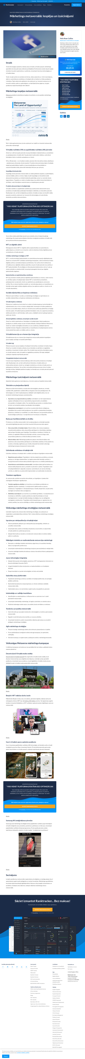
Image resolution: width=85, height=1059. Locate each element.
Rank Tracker (33, 966)
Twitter (17, 967)
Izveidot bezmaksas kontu (30, 226)
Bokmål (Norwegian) (57, 1047)
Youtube (7, 967)
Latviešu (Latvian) (57, 1034)
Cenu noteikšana (38, 5)
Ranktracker (8, 5)
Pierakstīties (23, 229)
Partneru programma (35, 993)
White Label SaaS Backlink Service (38, 989)
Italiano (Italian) (56, 998)
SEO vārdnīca (33, 997)
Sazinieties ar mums (72, 966)
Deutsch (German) (57, 991)
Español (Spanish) (57, 993)
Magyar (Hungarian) (57, 1028)
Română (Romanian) (57, 1036)
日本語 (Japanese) (57, 1000)
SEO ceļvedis (33, 999)
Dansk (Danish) (56, 1019)
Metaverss (9, 95)
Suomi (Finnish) (56, 1025)
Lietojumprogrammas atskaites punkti (57, 981)
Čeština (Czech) (56, 1017)
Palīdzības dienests (57, 984)
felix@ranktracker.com (73, 981)
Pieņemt (6, 1056)
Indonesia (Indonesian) (58, 1030)
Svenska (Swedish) (57, 1008)
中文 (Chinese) (56, 1013)
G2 (26, 967)
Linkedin (21, 967)
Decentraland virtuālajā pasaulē (15, 656)
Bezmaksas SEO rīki (34, 1001)
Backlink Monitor (34, 977)
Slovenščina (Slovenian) (58, 1040)
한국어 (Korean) (56, 1045)
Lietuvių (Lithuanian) (57, 1032)
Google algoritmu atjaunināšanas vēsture (39, 1006)
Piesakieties (67, 4)
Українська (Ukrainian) (58, 1043)
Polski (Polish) (56, 1004)
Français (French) (56, 996)
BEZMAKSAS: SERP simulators (37, 983)
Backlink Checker (34, 974)
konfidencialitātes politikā (23, 1052)
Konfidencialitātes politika (59, 968)
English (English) (56, 989)
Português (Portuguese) (58, 1006)
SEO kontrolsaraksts (35, 979)
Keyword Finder (34, 968)
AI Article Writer (34, 981)
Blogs (44, 5)
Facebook (3, 967)
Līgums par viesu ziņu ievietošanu (38, 1004)
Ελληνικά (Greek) (56, 1021)
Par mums (70, 969)
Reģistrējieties (76, 4)
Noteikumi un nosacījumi (58, 966)
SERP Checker (33, 970)
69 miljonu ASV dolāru (29, 701)
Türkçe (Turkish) (56, 1010)
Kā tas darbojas (28, 5)
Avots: (7, 139)
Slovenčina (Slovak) (57, 1038)
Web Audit (32, 972)
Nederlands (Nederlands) (58, 1002)
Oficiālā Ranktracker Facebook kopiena (12, 967)
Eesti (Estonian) (56, 1023)
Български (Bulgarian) (58, 1015)
